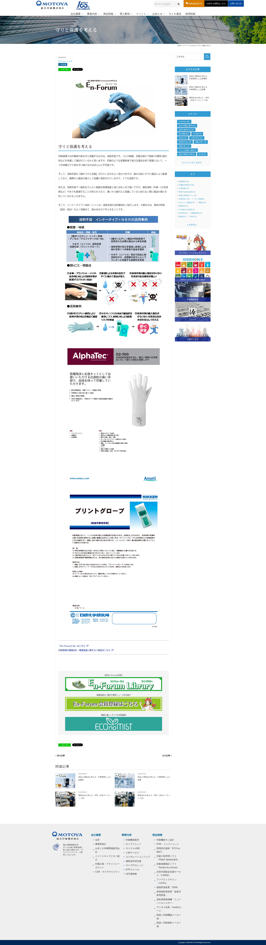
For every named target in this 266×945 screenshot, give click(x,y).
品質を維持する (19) (186, 130)
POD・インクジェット (168, 844)
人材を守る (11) (197, 138)
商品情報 (108, 13)
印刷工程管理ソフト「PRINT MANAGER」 (168, 858)
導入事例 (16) (184, 134)
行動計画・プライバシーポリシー (107, 866)
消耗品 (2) (182, 217)
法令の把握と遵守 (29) (187, 126)
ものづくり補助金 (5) (187, 202)
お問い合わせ (236, 3)
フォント (193, 319)
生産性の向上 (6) (185, 142)
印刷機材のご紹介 (165, 840)
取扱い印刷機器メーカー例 (169, 917)
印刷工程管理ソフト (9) (187, 195)
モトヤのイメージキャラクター (192, 253)
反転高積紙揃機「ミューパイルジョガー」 (169, 901)
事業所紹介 (100, 844)
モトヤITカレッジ (134, 865)
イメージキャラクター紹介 (107, 858)
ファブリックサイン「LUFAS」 (167, 881)
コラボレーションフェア (138, 857)
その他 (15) (197, 134)
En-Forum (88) (184, 122)
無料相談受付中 (195, 3)
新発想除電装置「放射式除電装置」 (169, 893)
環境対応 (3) (183, 206)
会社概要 (76, 13)
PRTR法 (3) (183, 213)
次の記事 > (167, 755)
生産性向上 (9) (184, 199)
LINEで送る (65, 69)
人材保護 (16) (184, 188)
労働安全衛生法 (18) (186, 185)
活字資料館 (131, 874)
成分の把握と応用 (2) (187, 154)
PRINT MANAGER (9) (187, 192)
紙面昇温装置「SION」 (168, 887)
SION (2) (193, 217)
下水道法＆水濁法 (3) (187, 210)
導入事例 (125, 13)
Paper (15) (183, 138)
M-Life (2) (202, 154)
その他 (69, 61)
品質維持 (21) (184, 181)
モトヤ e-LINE (133, 848)
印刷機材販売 (193, 299)
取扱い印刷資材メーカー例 (169, 925)
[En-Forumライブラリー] (113, 684)
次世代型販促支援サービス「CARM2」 (169, 874)
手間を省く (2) (184, 146)
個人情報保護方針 (71, 845)
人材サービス (193, 339)
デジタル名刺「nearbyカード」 (169, 909)
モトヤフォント (133, 844)
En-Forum (193, 45)
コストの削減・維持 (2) (187, 150)
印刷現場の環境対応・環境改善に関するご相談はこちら (84, 650)
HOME (179, 45)
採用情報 (190, 13)
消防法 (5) (202, 202)
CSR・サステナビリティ (107, 872)
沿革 (97, 840)
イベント (141, 13)
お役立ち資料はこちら (216, 3)
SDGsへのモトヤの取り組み (193, 279)
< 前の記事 (60, 755)
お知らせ (157, 13)
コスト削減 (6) (198, 199)
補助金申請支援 (133, 861)
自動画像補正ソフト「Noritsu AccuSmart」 (168, 866)
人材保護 (62, 64)
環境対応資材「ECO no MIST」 (168, 850)
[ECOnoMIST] (113, 724)
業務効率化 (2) (196, 213)
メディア (186, 45)
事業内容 (92, 13)
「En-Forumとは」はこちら (71, 645)
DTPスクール (132, 869)
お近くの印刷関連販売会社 (107, 850)
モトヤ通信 (175, 13)
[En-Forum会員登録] (113, 704)
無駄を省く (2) (200, 142)
